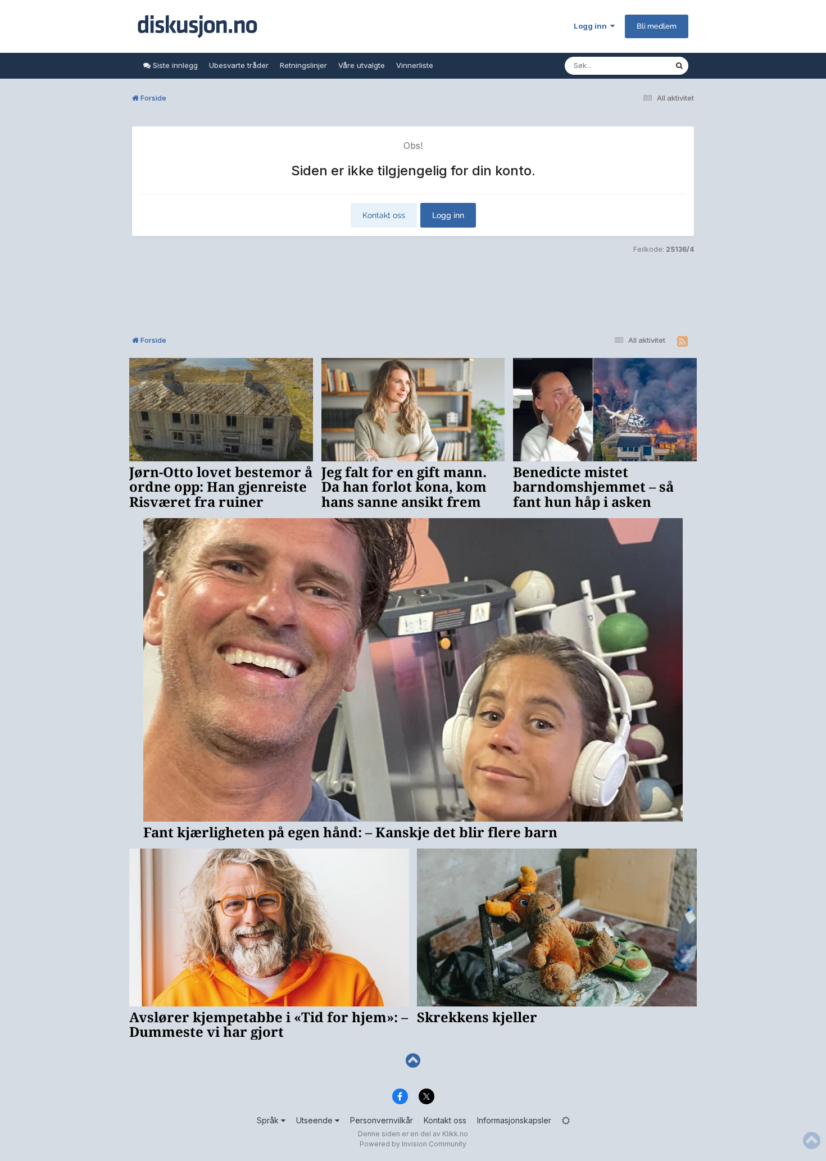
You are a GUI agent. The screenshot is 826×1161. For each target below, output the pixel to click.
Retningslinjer (303, 65)
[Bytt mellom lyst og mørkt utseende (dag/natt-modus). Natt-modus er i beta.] (566, 1120)
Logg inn (592, 25)
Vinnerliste (414, 65)
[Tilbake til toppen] (413, 1060)
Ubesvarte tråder (239, 65)
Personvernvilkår (381, 1120)
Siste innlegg (174, 65)
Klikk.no (455, 1134)
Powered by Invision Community (413, 1144)
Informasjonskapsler (514, 1120)
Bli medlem (657, 26)
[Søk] (679, 66)
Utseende (315, 1120)
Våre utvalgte (361, 65)
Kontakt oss (383, 215)
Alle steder (641, 65)
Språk (269, 1120)
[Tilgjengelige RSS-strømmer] (682, 342)
